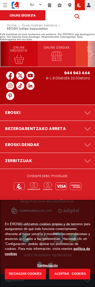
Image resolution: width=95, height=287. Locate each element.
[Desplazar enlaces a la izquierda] (5, 54)
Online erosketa (23, 15)
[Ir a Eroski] (80, 5)
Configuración (47, 265)
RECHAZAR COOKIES (25, 274)
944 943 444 (77, 73)
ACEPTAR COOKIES (70, 274)
